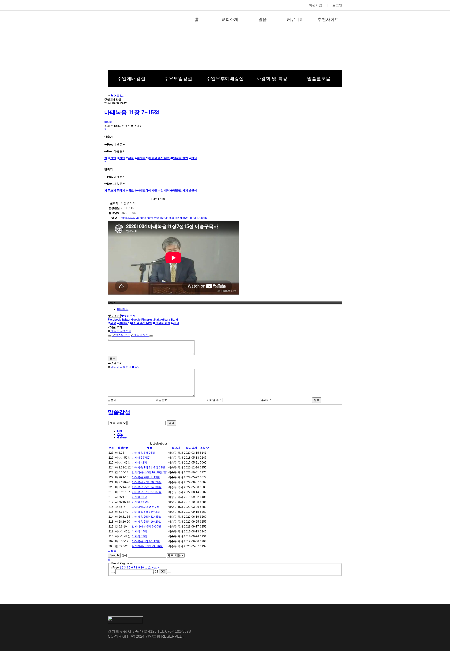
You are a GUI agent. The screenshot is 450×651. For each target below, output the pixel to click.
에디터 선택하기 (120, 331)
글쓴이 (112, 400)
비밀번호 (161, 400)
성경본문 (123, 447)
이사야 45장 (139, 531)
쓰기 (110, 559)
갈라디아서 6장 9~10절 (146, 526)
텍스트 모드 (121, 335)
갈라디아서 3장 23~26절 (147, 546)
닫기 (137, 367)
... (146, 567)
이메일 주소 (214, 400)
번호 (111, 447)
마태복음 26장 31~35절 (146, 516)
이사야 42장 (139, 462)
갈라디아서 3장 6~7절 (145, 507)
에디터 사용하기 (120, 367)
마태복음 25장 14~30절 (146, 487)
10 (142, 567)
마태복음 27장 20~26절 (146, 482)
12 (149, 567)
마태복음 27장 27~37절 (146, 492)
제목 (149, 447)
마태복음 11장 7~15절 (131, 112)
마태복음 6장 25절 (143, 452)
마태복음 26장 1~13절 (146, 477)
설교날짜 (191, 447)
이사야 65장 (139, 497)
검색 (171, 423)
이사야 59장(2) (141, 457)
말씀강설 (119, 412)
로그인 (337, 5)
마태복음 (122, 309)
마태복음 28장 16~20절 (146, 521)
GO (163, 571)
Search (114, 555)
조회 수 (204, 447)
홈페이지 (266, 400)
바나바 (108, 121)
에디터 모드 (140, 335)
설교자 (176, 447)
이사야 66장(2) (141, 502)
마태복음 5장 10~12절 (146, 541)
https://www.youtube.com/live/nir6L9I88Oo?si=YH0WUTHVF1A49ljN (164, 218)
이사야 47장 (139, 536)
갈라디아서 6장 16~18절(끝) (149, 472)
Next (154, 567)
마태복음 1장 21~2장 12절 (148, 467)
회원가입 (315, 5)
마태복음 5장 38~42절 (146, 511)
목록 (113, 551)
